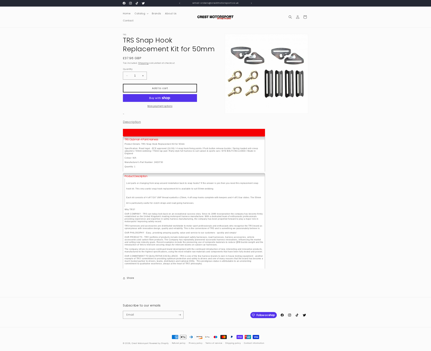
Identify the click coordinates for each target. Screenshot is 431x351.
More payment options (159, 106)
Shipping (143, 63)
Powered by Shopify (159, 343)
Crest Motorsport (140, 343)
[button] (141, 13)
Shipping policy (233, 343)
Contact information (254, 343)
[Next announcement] (251, 3)
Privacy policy (196, 343)
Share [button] (130, 278)
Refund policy (179, 343)
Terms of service (214, 343)
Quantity (127, 69)
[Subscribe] (179, 315)
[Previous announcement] (179, 3)
